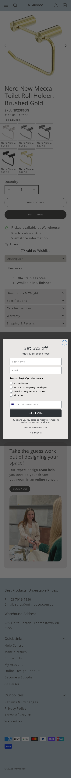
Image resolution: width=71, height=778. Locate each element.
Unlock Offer (35, 413)
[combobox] (15, 404)
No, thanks (35, 432)
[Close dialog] (64, 342)
